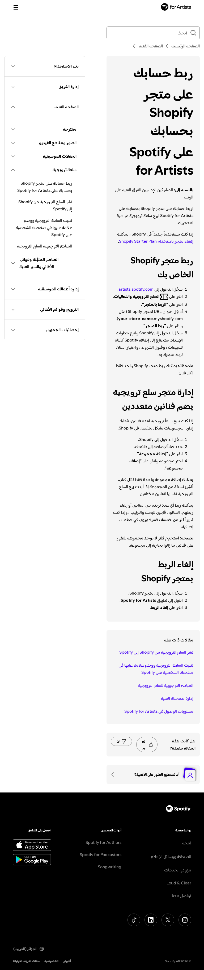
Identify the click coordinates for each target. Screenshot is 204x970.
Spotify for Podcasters (100, 854)
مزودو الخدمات (177, 870)
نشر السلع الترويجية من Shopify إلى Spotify (156, 652)
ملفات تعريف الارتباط (26, 961)
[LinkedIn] (150, 920)
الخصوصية (51, 961)
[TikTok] (134, 920)
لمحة (186, 843)
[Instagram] (184, 920)
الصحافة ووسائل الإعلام (171, 856)
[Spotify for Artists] (176, 7)
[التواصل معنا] (114, 774)
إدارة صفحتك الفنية (177, 698)
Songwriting (109, 867)
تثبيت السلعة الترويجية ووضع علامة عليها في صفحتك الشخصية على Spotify (155, 668)
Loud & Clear (179, 883)
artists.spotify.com (136, 289)
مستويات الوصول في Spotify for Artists (158, 711)
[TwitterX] (168, 920)
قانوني (67, 961)
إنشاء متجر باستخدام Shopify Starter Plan (156, 241)
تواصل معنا (181, 895)
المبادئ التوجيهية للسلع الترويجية (165, 685)
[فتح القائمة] (16, 7)
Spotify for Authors (103, 842)
